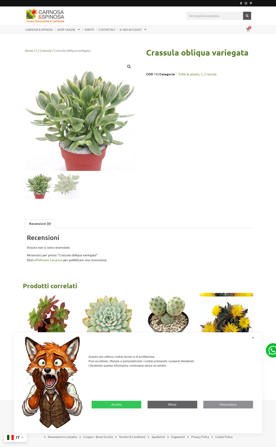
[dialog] (138, 382)
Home (29, 50)
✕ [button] (253, 337)
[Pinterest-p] (251, 3)
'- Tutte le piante (187, 74)
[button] (129, 66)
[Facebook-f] (241, 3)
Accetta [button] (116, 404)
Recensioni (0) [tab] (40, 223)
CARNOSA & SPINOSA (39, 29)
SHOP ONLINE (66, 29)
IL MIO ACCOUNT (131, 29)
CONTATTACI (107, 29)
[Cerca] (247, 16)
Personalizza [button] (228, 404)
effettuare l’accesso (48, 260)
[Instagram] (246, 3)
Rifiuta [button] (172, 404)
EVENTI (89, 29)
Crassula (46, 50)
